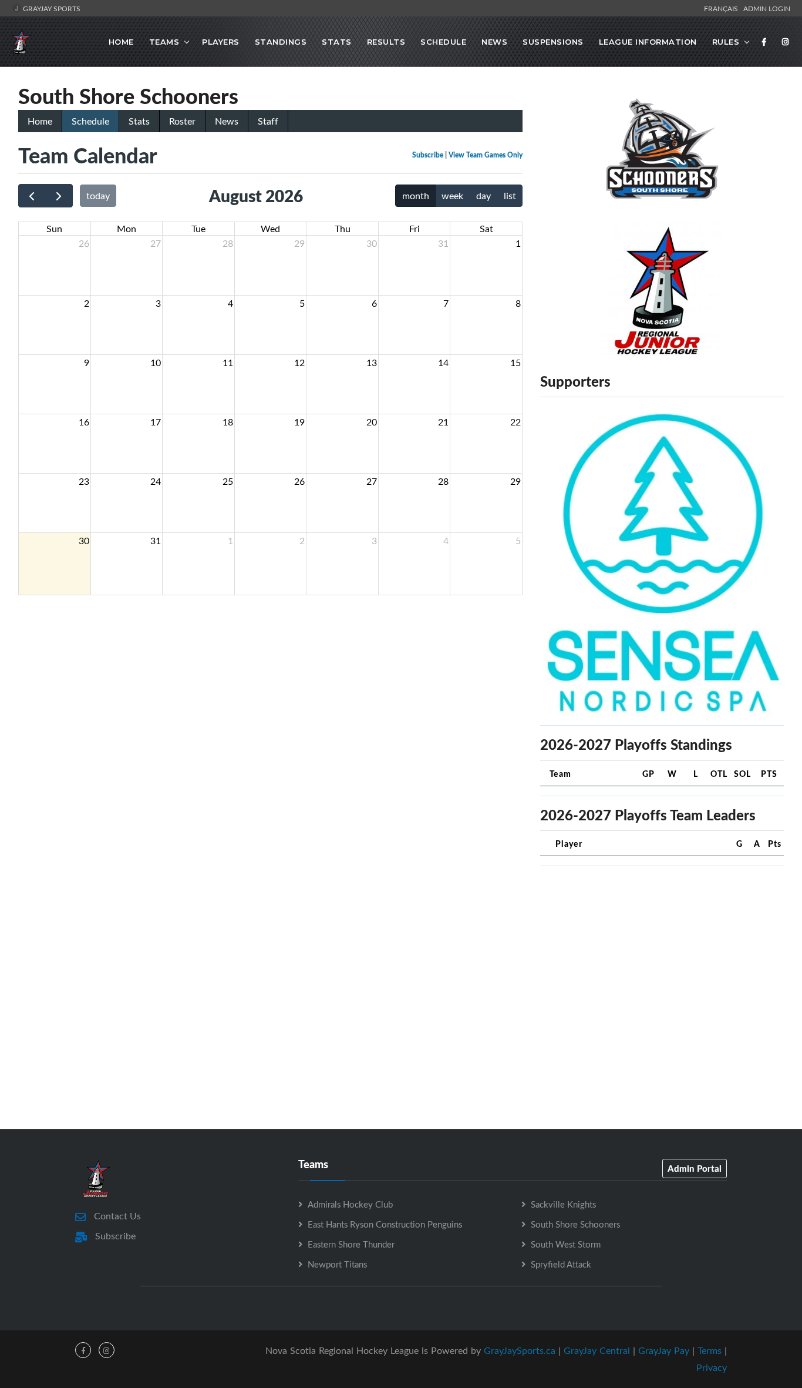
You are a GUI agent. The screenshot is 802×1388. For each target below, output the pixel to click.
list (510, 195)
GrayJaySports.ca (519, 1350)
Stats (337, 41)
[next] (59, 196)
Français (723, 8)
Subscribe (427, 155)
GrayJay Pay (663, 1350)
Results (386, 41)
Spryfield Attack (561, 1264)
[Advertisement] (662, 958)
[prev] (32, 196)
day (483, 195)
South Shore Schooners (575, 1224)
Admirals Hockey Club (350, 1204)
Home (121, 41)
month (415, 195)
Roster (182, 121)
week (452, 195)
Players (221, 41)
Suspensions (553, 41)
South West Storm (566, 1244)
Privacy (711, 1367)
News (494, 41)
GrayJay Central (597, 1350)
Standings (281, 41)
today (98, 195)
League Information (648, 41)
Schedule (443, 41)
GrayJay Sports (50, 8)
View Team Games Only (486, 155)
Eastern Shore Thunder (351, 1244)
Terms (709, 1350)
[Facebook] (764, 42)
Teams (164, 41)
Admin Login (766, 8)
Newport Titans (337, 1264)
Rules (726, 41)
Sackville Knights (563, 1204)
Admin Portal (695, 1168)
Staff (268, 121)
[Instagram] (785, 42)
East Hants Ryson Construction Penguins (385, 1224)
